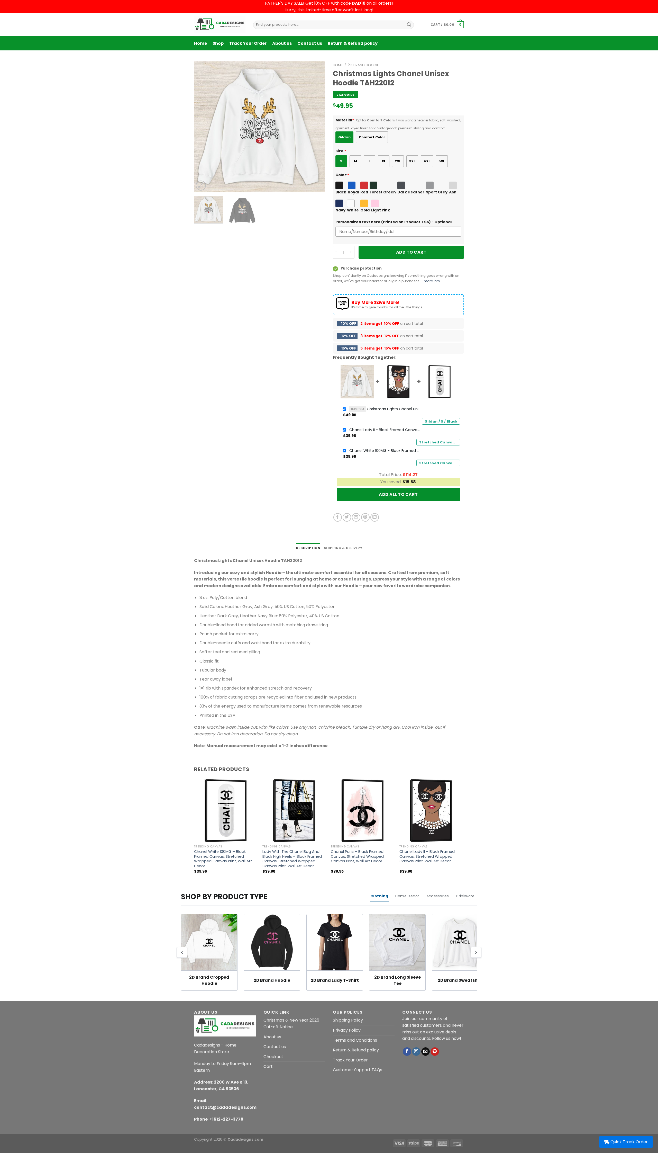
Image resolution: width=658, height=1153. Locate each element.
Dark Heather (410, 192)
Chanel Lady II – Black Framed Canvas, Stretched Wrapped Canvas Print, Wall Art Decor (427, 856)
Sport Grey (436, 192)
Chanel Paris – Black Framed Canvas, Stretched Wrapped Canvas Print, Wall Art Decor (357, 856)
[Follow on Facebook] (407, 1051)
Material (344, 120)
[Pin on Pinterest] (365, 517)
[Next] (316, 126)
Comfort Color (372, 137)
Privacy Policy (347, 1030)
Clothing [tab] (379, 896)
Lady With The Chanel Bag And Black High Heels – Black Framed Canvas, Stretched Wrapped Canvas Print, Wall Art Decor (292, 859)
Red (364, 192)
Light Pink (380, 210)
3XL (412, 161)
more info (432, 281)
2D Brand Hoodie (363, 65)
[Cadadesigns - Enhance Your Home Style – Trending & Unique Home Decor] (219, 24)
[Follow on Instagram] (416, 1051)
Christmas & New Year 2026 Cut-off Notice (291, 1023)
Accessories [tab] (437, 896)
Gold (365, 210)
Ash (452, 192)
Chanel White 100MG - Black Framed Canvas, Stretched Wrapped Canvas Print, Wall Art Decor (385, 450)
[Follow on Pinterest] (435, 1051)
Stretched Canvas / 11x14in (439, 442)
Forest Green (383, 192)
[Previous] (203, 126)
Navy (340, 210)
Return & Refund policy (353, 43)
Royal (353, 192)
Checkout (273, 1057)
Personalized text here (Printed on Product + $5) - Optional (393, 222)
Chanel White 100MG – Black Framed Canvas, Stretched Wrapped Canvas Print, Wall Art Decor (223, 859)
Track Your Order (248, 43)
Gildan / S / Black (441, 421)
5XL (441, 161)
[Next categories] (476, 952)
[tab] (308, 548)
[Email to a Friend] (356, 517)
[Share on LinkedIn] (374, 517)
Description (308, 548)
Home (200, 43)
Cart (268, 1066)
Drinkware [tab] (465, 896)
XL (384, 161)
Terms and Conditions (355, 1040)
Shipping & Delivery (343, 548)
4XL (427, 161)
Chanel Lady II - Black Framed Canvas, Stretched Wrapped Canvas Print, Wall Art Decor (385, 429)
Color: (342, 174)
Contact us (309, 43)
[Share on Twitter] (347, 517)
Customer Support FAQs (357, 1070)
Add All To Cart (398, 494)
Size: (340, 151)
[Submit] (409, 24)
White (353, 210)
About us (282, 43)
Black (340, 192)
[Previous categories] (182, 952)
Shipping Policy (348, 1020)
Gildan (344, 137)
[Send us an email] (425, 1051)
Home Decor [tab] (407, 896)
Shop (218, 43)
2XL (398, 161)
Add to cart (411, 252)
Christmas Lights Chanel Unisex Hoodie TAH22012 (386, 409)
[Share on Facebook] (337, 517)
